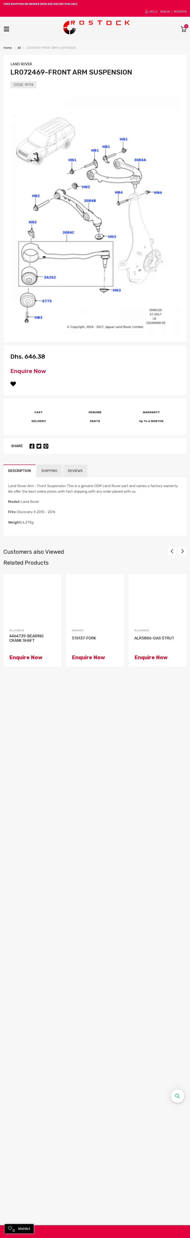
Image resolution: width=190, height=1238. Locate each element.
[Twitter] (39, 446)
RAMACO (78, 630)
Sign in (165, 11)
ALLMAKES (16, 630)
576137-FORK (84, 638)
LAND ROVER (21, 64)
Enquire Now (28, 371)
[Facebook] (32, 446)
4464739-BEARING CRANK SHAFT (26, 638)
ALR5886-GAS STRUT (154, 638)
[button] (177, 1096)
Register (180, 11)
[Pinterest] (46, 446)
